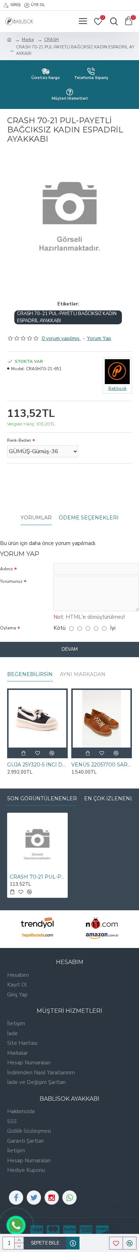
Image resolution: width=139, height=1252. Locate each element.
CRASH (51, 39)
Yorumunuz (11, 581)
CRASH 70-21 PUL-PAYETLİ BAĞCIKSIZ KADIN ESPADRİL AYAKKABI (67, 317)
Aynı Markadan (82, 674)
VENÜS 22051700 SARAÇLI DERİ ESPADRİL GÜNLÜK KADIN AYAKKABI (101, 764)
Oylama (8, 628)
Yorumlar (36, 518)
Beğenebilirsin (30, 674)
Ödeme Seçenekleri (88, 518)
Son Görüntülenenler (42, 799)
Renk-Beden (19, 440)
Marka (28, 39)
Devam (70, 649)
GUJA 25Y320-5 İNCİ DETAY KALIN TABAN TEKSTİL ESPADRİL (37, 764)
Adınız (6, 569)
